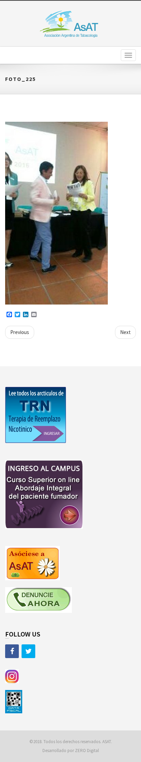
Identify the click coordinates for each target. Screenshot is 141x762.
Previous (19, 332)
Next (125, 332)
